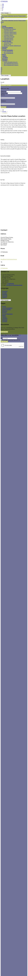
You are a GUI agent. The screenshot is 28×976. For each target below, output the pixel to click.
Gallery (4, 56)
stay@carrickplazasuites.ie (9, 259)
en (3, 5)
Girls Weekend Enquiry (11, 63)
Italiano (4, 297)
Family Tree (7, 44)
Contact (5, 60)
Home (4, 26)
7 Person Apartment (10, 33)
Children (3, 101)
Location (5, 57)
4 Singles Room (8, 30)
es (3, 7)
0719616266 (4, 1)
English (4, 293)
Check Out (4, 93)
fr (2, 8)
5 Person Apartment (10, 32)
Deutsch (5, 291)
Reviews (5, 47)
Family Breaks (7, 41)
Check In (3, 91)
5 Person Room (8, 35)
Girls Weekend (8, 51)
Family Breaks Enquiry (11, 62)
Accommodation (7, 27)
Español (4, 294)
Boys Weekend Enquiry (11, 65)
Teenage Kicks (8, 42)
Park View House (9, 36)
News (4, 54)
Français (4, 296)
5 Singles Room (8, 38)
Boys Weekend (8, 53)
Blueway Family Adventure (12, 45)
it (2, 10)
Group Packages (7, 50)
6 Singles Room (8, 39)
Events (4, 48)
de (3, 4)
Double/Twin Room (10, 29)
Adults (3, 95)
